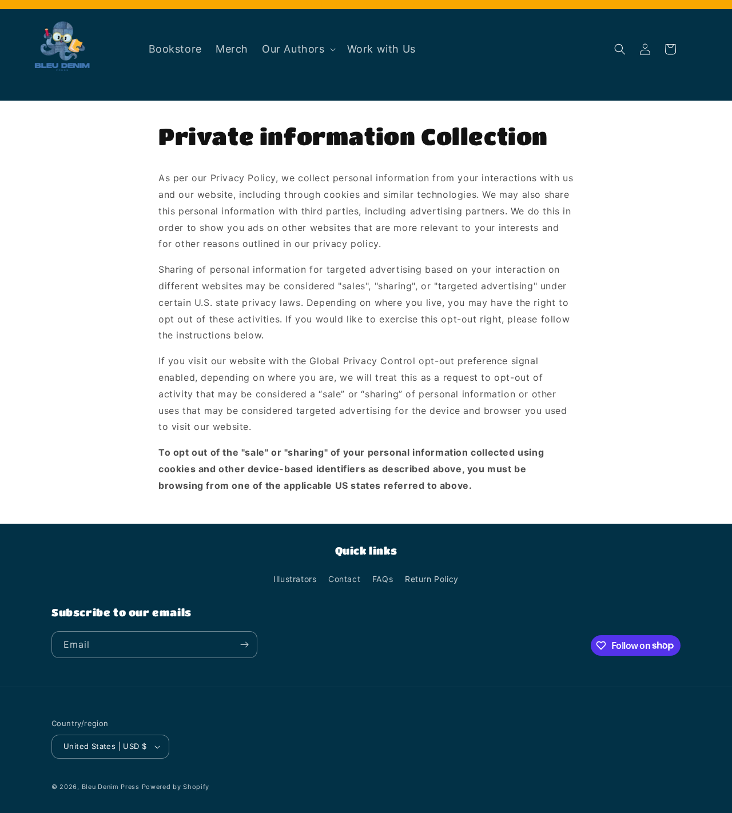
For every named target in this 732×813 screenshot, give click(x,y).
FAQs (382, 579)
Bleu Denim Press (111, 787)
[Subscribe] (244, 644)
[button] (297, 48)
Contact (344, 579)
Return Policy (432, 579)
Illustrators (294, 579)
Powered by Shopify (176, 787)
